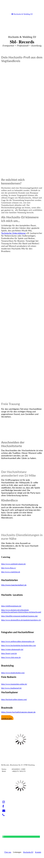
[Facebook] (3, 806)
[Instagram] (3, 802)
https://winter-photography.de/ (12, 649)
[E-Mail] (3, 810)
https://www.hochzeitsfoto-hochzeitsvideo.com (18, 645)
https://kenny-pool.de (9, 653)
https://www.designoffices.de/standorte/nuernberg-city (21, 620)
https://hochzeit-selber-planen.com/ (14, 699)
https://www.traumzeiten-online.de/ (14, 684)
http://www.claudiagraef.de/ (11, 688)
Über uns (7, 852)
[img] (22, 35)
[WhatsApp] (3, 837)
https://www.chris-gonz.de (11, 657)
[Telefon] (3, 815)
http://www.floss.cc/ (8, 568)
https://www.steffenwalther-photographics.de (17, 641)
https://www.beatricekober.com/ (13, 673)
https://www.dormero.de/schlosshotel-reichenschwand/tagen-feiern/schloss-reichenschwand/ (21, 611)
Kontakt (38, 852)
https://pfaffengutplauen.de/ (11, 606)
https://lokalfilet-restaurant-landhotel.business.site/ (19, 616)
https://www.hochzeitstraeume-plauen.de (18, 712)
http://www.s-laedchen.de (10, 572)
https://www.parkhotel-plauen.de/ (13, 564)
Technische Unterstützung (13, 233)
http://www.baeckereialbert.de (13, 585)
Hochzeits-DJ (28, 852)
